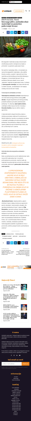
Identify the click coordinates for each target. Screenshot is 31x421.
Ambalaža (4, 17)
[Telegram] (22, 32)
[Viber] (26, 32)
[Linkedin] (15, 32)
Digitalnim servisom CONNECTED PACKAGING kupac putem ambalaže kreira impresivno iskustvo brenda (22, 253)
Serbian (13, 2)
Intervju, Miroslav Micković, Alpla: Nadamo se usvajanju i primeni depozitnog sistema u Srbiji (11, 297)
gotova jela (15, 236)
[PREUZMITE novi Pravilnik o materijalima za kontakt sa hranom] (24, 307)
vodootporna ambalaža (7, 238)
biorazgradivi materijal (6, 236)
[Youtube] (20, 355)
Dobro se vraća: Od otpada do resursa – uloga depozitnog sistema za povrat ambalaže (11, 287)
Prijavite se (25, 363)
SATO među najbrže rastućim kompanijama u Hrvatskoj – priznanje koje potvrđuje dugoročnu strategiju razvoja (11, 316)
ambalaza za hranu (10, 234)
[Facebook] (8, 32)
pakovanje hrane (22, 236)
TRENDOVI (20, 17)
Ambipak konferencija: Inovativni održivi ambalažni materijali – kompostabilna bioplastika (13, 145)
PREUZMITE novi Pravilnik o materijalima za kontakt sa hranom (11, 306)
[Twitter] (11, 32)
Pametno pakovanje (19, 234)
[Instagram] (14, 355)
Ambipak (5, 28)
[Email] (19, 32)
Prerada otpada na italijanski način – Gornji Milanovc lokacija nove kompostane (8, 252)
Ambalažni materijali (12, 17)
